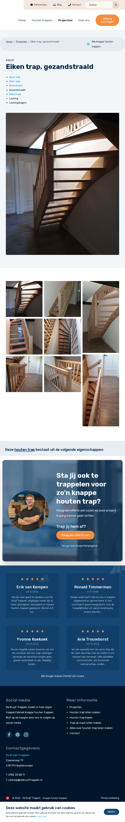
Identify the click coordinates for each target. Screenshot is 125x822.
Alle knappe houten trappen (102, 44)
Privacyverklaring (110, 798)
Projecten (65, 20)
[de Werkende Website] (7, 798)
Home (22, 20)
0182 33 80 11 (16, 774)
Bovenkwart (16, 85)
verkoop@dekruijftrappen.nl (25, 780)
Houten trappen (42, 20)
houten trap (24, 449)
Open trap (14, 77)
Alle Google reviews (51, 676)
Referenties (40, 4)
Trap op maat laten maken (85, 722)
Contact (76, 4)
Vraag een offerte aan (75, 535)
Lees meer (42, 816)
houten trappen (43, 712)
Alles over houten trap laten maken (91, 728)
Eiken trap (14, 81)
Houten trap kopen (81, 717)
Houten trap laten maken (85, 712)
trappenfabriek (15, 712)
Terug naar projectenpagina (79, 545)
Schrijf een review (74, 676)
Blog (59, 4)
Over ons (84, 20)
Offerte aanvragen (107, 20)
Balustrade (15, 94)
